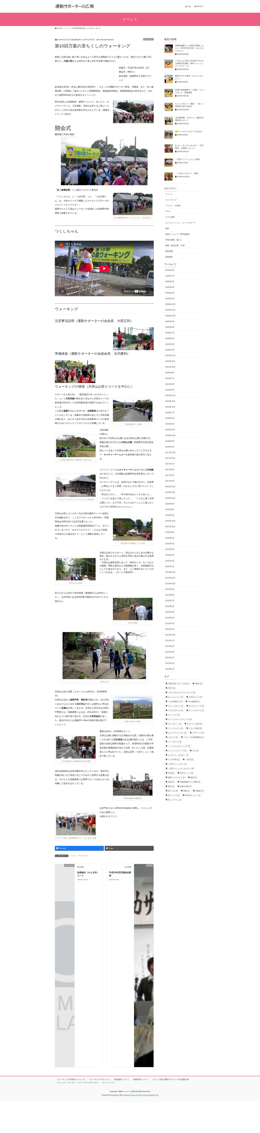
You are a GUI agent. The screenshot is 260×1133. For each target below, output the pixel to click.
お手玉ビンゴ (195, 697)
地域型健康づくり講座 (190, 782)
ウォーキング (83, 856)
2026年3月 (169, 287)
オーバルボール (196, 710)
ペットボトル (174, 742)
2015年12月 (170, 521)
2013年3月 (169, 657)
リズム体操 (170, 217)
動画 (194, 777)
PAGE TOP (251, 1096)
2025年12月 (170, 304)
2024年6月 (169, 384)
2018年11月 (170, 429)
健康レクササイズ (176, 777)
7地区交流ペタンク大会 (178, 684)
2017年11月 (170, 458)
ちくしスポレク (175, 706)
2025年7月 (169, 333)
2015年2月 (169, 561)
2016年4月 (169, 515)
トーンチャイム (175, 728)
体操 (167, 228)
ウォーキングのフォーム (99, 1079)
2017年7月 (169, 464)
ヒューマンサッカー (177, 733)
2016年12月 (170, 486)
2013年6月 (169, 646)
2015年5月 (169, 543)
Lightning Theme (129, 1095)
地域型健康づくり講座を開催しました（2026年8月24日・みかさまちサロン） (189, 48)
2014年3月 (169, 623)
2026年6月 (169, 281)
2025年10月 (170, 316)
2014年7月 (169, 600)
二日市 (189, 760)
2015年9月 (169, 532)
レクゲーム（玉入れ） (178, 755)
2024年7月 (169, 378)
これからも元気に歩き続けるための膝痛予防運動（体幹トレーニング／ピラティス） (189, 63)
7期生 (198, 684)
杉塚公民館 (185, 786)
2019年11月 (170, 407)
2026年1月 (169, 298)
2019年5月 (169, 418)
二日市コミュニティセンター (181, 768)
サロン (168, 211)
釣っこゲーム (174, 800)
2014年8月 (169, 595)
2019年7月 (169, 412)
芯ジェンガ (173, 795)
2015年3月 (169, 555)
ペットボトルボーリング (179, 746)
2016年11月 (170, 492)
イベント (148, 39)
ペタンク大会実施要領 (193, 737)
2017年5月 (169, 475)
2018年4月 (169, 447)
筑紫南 (199, 791)
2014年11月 (170, 578)
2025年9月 (169, 321)
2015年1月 (169, 566)
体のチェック (186, 773)
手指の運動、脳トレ (173, 240)
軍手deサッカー (192, 795)
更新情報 (169, 251)
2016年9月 (169, 504)
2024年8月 (169, 372)
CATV (171, 688)
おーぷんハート (175, 697)
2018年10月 (170, 435)
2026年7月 (169, 276)
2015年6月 (169, 538)
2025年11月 (170, 310)
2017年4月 (169, 481)
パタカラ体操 (195, 728)
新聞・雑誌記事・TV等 (175, 245)
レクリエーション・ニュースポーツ (180, 223)
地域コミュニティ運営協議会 (177, 234)
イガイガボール (175, 710)
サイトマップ (108, 1082)
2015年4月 (169, 549)
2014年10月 (170, 583)
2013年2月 (169, 663)
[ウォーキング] (64, 870)
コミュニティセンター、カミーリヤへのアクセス (78, 1082)
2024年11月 (170, 361)
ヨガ (195, 751)
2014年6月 (169, 606)
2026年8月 (169, 270)
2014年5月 (169, 612)
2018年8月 (169, 441)
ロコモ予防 (173, 760)
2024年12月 (170, 355)
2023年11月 (170, 401)
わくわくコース (196, 706)
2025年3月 (169, 350)
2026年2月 (169, 293)
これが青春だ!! (175, 701)
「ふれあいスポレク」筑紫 (186, 173)
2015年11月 (170, 526)
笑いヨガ (173, 791)
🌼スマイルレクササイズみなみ (188, 131)
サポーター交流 (194, 724)
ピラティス (198, 733)
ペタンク (173, 737)
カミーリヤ (173, 715)
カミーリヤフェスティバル (180, 719)
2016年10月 (170, 498)
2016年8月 (169, 509)
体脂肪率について (140, 1079)
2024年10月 (170, 367)
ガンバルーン (174, 724)
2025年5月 (169, 344)
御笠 (171, 786)
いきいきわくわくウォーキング (181, 693)
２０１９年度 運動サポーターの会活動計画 (170, 1079)
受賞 (171, 782)
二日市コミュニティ (177, 764)
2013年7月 (169, 640)
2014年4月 (169, 618)
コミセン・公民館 (172, 205)
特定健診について (121, 1079)
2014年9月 (169, 589)
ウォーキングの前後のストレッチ (71, 1079)
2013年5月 (169, 652)
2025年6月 (169, 338)
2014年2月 (169, 629)
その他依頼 (193, 701)
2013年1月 (169, 669)
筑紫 (186, 791)
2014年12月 (170, 572)
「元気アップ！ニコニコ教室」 (188, 159)
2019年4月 (169, 424)
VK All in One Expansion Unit (147, 1095)
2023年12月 (170, 395)
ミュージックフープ (177, 751)
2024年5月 (169, 390)
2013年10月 (170, 635)
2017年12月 (170, 452)
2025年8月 (169, 327)
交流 (171, 773)
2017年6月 (169, 469)
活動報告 (169, 257)
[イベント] (144, 965)
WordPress (115, 1095)
